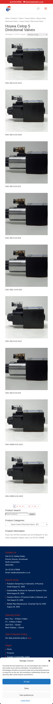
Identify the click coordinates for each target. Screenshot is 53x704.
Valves (21, 18)
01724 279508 (38, 538)
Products (14, 18)
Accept (26, 682)
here (29, 638)
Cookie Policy (25, 700)
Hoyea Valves (30, 18)
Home (7, 18)
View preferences (26, 695)
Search (32, 514)
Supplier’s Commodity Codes (18, 657)
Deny (26, 688)
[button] (49, 661)
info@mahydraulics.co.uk (20, 572)
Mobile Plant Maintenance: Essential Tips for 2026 (26, 604)
